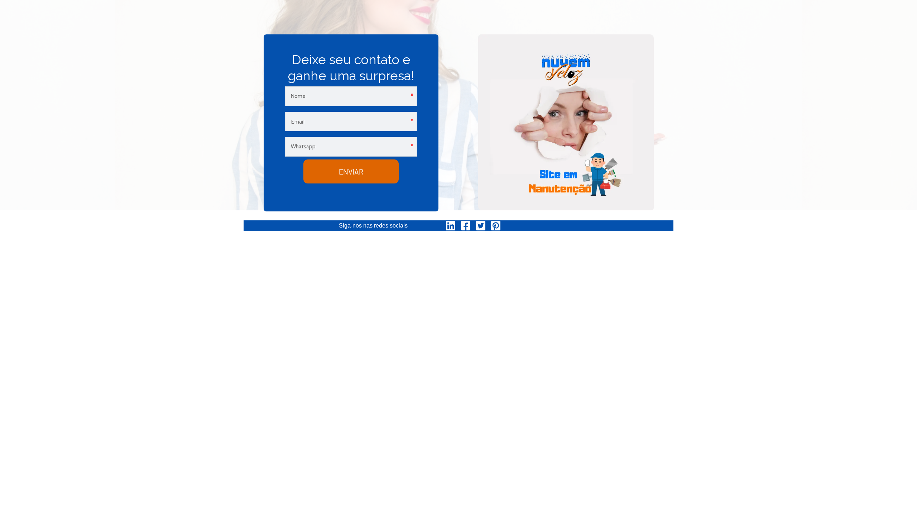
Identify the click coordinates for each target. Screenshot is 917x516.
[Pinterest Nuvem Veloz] (495, 225)
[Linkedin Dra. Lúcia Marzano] (450, 225)
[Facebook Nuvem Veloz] (465, 225)
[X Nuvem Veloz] (480, 225)
